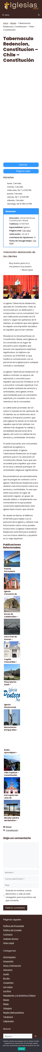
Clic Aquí (26, 230)
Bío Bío (6, 978)
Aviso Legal (8, 943)
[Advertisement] (21, 88)
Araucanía (8, 961)
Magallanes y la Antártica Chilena (19, 995)
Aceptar (21, 1049)
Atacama (7, 970)
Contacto (7, 934)
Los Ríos (7, 991)
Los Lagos (8, 987)
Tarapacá (8, 1017)
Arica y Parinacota (12, 965)
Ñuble (6, 1004)
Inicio (5, 23)
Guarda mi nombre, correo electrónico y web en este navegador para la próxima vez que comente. (21, 895)
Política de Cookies (12, 930)
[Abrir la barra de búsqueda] (39, 14)
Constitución (12, 830)
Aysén (6, 974)
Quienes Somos (10, 938)
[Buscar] (35, 1036)
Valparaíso (8, 1021)
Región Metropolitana (13, 1012)
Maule (13, 23)
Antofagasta (9, 957)
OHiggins (7, 1008)
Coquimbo (8, 982)
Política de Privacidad (13, 926)
